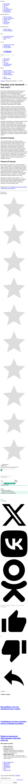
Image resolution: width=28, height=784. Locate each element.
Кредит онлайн (7, 16)
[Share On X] (14, 527)
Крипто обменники (9, 762)
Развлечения (7, 3)
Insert (15, 782)
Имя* (16, 480)
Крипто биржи (7, 29)
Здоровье (6, 7)
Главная (3, 81)
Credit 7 (5, 20)
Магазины (6, 5)
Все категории (7, 11)
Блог (5, 39)
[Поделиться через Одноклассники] (14, 601)
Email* (16, 481)
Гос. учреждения (8, 9)
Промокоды (7, 764)
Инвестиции (7, 763)
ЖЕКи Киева (7, 46)
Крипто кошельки (8, 30)
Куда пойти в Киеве (9, 36)
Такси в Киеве (7, 47)
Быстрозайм (7, 22)
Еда (4, 6)
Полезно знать (7, 37)
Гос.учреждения (8, 64)
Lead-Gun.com (20, 779)
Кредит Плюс (7, 19)
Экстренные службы (9, 44)
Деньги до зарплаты (9, 18)
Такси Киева (7, 767)
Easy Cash (6, 23)
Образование (7, 10)
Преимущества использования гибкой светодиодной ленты (14, 187)
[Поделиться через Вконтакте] (14, 558)
